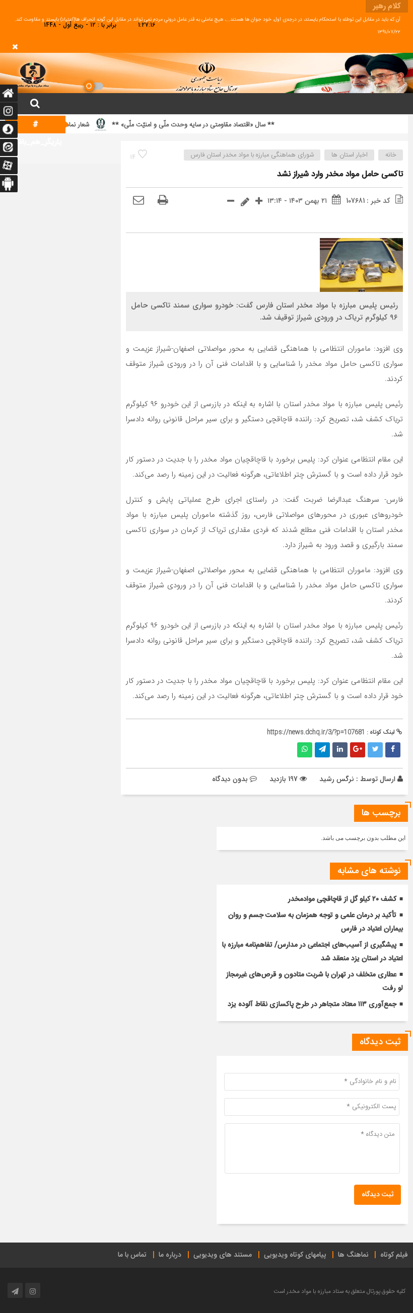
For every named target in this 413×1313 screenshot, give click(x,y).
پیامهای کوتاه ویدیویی (295, 1255)
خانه (390, 155)
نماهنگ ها (353, 1255)
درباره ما (170, 1255)
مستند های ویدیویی (222, 1255)
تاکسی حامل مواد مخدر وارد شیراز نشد (340, 174)
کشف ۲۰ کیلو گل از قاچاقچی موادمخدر (342, 899)
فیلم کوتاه (394, 1255)
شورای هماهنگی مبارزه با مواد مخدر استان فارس (252, 155)
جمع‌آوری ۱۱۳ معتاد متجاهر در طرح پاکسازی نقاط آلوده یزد (312, 1004)
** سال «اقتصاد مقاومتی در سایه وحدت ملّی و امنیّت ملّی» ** (215, 124)
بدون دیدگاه (230, 779)
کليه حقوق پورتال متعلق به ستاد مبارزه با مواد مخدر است (339, 1291)
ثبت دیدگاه (377, 1195)
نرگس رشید (336, 779)
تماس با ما (132, 1255)
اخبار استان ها (349, 155)
